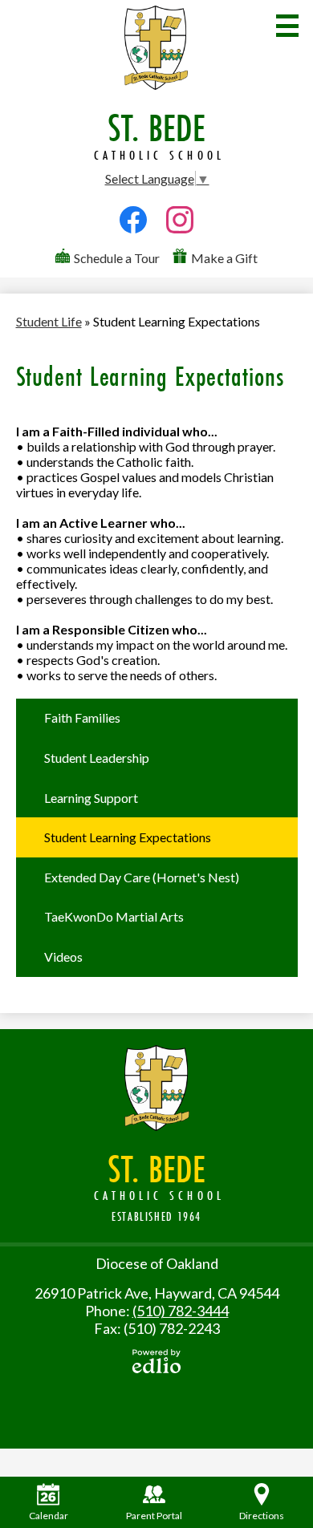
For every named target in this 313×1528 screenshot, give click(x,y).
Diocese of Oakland (157, 1263)
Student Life (49, 321)
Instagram (180, 239)
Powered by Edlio (156, 1361)
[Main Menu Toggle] (287, 25)
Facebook (133, 239)
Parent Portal (154, 1516)
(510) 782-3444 (180, 1310)
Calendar (48, 1516)
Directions (261, 1516)
